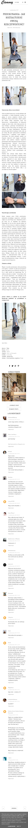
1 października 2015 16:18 (14, 419)
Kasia (9, 642)
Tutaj (21, 358)
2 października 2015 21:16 (14, 619)
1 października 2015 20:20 (14, 503)
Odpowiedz (11, 429)
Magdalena (11, 687)
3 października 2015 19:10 (14, 633)
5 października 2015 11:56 (14, 644)
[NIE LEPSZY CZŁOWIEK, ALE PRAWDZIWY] (14, 391)
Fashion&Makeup (12, 417)
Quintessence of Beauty (14, 539)
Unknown (10, 617)
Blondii (10, 451)
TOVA (7, 350)
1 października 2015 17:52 (14, 436)
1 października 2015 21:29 (14, 540)
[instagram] (25, 2)
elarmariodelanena (12, 699)
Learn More (11, 826)
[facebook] (22, 2)
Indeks (14, 808)
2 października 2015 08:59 (14, 566)
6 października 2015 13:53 (14, 689)
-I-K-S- (10, 758)
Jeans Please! (11, 513)
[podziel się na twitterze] (12, 366)
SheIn (8, 351)
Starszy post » (14, 409)
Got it (19, 826)
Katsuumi (10, 593)
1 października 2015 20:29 (14, 515)
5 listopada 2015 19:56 (13, 715)
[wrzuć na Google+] (15, 366)
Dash (9, 631)
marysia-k (10, 564)
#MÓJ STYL (10, 27)
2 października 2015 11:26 (14, 595)
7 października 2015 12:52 (14, 701)
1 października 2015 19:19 (14, 479)
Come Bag (9, 355)
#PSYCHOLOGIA (16, 27)
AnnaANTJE (11, 501)
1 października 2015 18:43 (14, 453)
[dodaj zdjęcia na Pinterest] (18, 366)
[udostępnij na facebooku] (9, 366)
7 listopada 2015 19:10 (13, 760)
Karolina (10, 477)
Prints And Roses (12, 434)
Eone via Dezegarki (11, 353)
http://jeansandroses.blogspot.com (16, 444)
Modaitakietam (11, 550)
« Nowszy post (14, 405)
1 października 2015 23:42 (14, 552)
